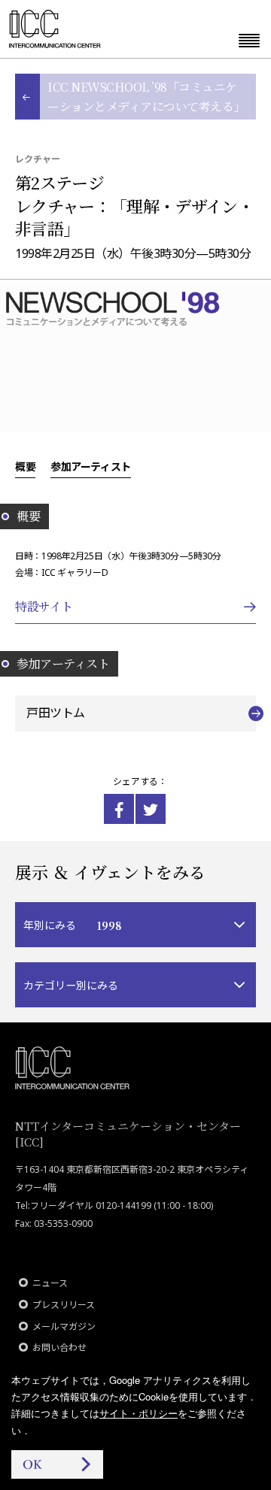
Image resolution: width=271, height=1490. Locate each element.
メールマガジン (64, 1326)
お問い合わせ (59, 1347)
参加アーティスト (90, 466)
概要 (25, 466)
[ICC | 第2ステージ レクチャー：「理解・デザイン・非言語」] (119, 809)
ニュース (50, 1282)
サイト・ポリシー (138, 1413)
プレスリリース (63, 1304)
